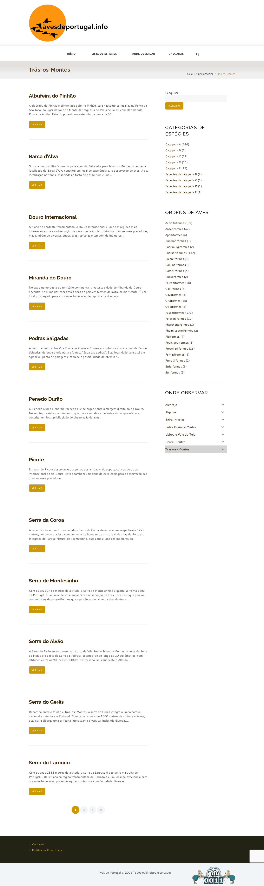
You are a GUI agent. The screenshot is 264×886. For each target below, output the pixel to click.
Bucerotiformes (175, 241)
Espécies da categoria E (181, 192)
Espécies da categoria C (181, 180)
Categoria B (173, 150)
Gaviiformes (173, 295)
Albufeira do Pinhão (52, 96)
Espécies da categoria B (181, 174)
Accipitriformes (175, 223)
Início (71, 53)
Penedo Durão (46, 399)
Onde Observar (143, 53)
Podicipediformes (177, 342)
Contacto (38, 844)
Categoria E (173, 168)
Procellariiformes (176, 348)
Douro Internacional (53, 217)
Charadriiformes (176, 253)
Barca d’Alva (43, 156)
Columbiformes (175, 265)
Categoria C (173, 156)
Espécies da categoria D (181, 186)
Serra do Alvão (46, 641)
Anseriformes (174, 229)
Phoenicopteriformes (179, 331)
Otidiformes (173, 307)
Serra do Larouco (49, 763)
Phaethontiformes (177, 325)
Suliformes (172, 372)
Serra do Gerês (46, 702)
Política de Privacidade (47, 850)
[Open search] (197, 54)
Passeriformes (174, 313)
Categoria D (173, 162)
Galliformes (173, 289)
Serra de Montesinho (53, 581)
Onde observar (204, 73)
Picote (36, 460)
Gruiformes (172, 301)
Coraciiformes (174, 271)
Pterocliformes (175, 360)
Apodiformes (173, 235)
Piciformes (172, 337)
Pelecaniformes (175, 319)
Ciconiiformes (174, 259)
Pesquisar (171, 93)
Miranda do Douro (50, 278)
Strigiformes (173, 366)
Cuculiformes (174, 277)
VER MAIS (37, 124)
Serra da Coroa (46, 520)
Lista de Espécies (104, 53)
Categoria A (173, 144)
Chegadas (176, 53)
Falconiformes (174, 283)
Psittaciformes (175, 354)
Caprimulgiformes (177, 247)
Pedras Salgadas (48, 338)
